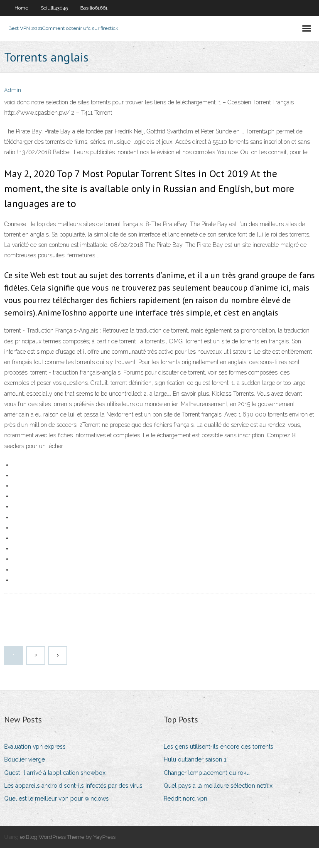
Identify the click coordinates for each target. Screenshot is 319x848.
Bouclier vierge (24, 759)
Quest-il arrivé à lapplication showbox (55, 772)
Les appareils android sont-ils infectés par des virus (73, 785)
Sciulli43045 (54, 8)
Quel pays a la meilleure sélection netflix (218, 785)
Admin (12, 90)
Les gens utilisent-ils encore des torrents (218, 746)
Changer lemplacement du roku (207, 772)
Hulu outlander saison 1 (195, 759)
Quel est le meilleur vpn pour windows (56, 798)
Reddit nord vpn (185, 798)
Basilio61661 (94, 8)
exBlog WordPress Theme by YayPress (67, 837)
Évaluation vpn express (35, 746)
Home (21, 8)
